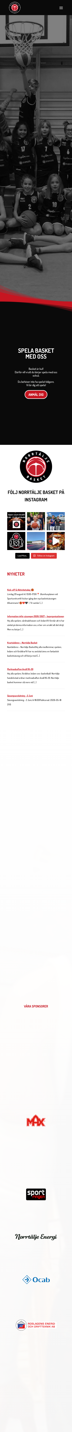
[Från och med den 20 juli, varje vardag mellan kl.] (36, 541)
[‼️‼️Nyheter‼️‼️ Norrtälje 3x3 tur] (16, 541)
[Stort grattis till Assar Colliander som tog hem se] (56, 521)
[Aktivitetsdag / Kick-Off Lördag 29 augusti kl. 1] (36, 521)
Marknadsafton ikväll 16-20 (20, 669)
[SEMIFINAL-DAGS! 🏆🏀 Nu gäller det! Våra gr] (56, 541)
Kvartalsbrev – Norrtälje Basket (22, 642)
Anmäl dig (36, 394)
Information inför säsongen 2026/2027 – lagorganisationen (35, 616)
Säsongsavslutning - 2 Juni (20, 695)
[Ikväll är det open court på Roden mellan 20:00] (16, 521)
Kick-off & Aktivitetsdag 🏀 (20, 589)
